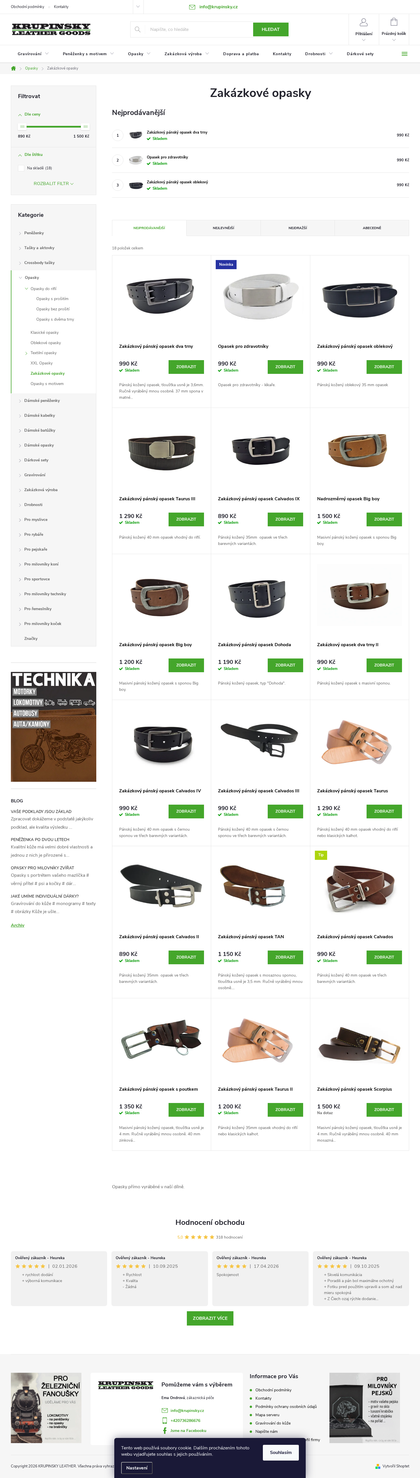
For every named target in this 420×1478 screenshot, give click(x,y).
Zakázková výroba (41, 490)
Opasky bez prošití (52, 309)
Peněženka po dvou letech (40, 839)
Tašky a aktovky (39, 248)
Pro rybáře (33, 534)
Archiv (17, 925)
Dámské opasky (39, 445)
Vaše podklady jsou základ (41, 811)
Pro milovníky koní (41, 564)
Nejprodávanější (149, 228)
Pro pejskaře (35, 549)
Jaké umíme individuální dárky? (45, 896)
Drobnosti (33, 504)
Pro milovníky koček (42, 623)
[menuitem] (33, 54)
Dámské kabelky (39, 415)
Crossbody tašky (39, 262)
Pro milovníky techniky (45, 594)
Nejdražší (298, 228)
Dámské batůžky (39, 430)
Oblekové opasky (46, 343)
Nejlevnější (223, 228)
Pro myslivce (35, 519)
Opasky (32, 277)
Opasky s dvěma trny (55, 319)
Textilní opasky (44, 353)
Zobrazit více (210, 1318)
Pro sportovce (37, 579)
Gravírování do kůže (273, 1423)
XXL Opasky (42, 363)
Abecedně (372, 228)
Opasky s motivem (47, 383)
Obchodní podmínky (27, 6)
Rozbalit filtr (51, 183)
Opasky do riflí (43, 288)
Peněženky (34, 233)
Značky (30, 638)
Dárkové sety (36, 460)
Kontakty (61, 6)
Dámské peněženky (42, 400)
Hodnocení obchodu (210, 1222)
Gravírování (34, 475)
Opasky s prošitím (52, 298)
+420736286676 (185, 1420)
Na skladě (39, 168)
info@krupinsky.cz (187, 1410)
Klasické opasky (45, 332)
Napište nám (266, 1431)
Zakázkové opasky (48, 373)
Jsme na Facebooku (188, 1430)
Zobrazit (186, 367)
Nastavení (136, 1468)
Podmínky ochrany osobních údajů (286, 1406)
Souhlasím (281, 1452)
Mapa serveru (267, 1415)
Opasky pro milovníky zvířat (42, 868)
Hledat (271, 29)
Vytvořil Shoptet (396, 1466)
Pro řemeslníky (37, 609)
